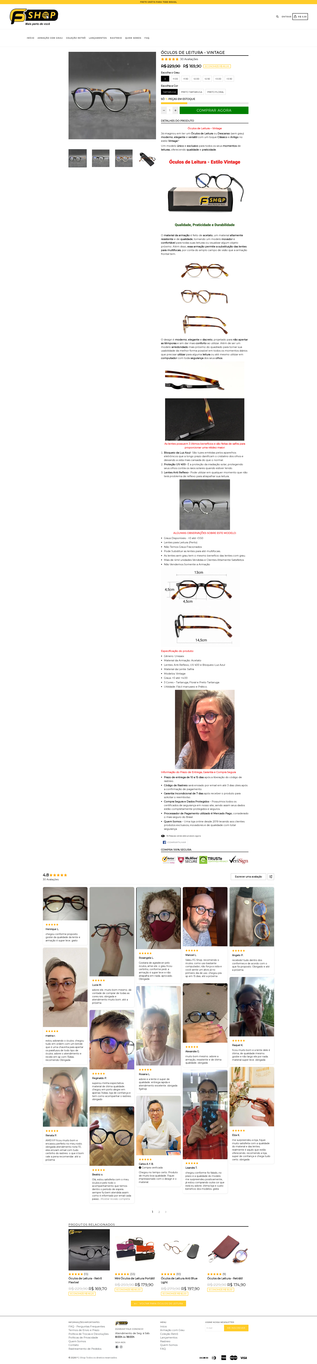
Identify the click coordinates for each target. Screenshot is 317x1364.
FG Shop (81, 1357)
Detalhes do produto (177, 120)
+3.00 (218, 78)
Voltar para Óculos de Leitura (161, 1303)
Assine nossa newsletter (219, 1322)
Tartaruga (169, 92)
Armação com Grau (50, 38)
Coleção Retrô (76, 38)
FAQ (147, 38)
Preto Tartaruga (191, 92)
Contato (74, 1345)
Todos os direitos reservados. (101, 1357)
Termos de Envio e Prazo (84, 1330)
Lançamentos (98, 38)
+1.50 (185, 78)
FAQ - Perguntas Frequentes (87, 1326)
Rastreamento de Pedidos (85, 1348)
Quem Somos (133, 38)
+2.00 (196, 78)
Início (30, 38)
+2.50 (207, 78)
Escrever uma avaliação (248, 876)
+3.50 (229, 78)
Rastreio (116, 38)
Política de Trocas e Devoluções (88, 1333)
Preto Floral (215, 92)
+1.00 (175, 78)
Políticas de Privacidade (83, 1337)
